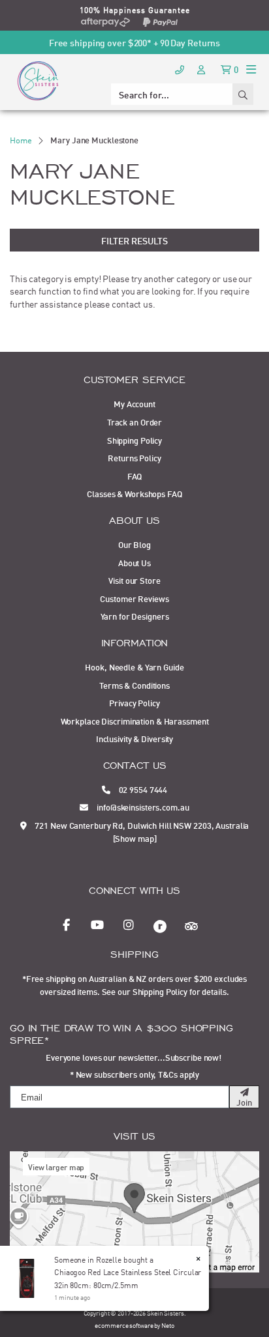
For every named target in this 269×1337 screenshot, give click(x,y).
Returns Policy (134, 457)
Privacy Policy (134, 702)
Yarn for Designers (135, 616)
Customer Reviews (134, 598)
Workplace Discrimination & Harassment (135, 720)
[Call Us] (179, 69)
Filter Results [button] (134, 240)
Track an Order (134, 421)
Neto (167, 1325)
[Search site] (242, 94)
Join (244, 1102)
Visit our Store (134, 580)
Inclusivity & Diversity (134, 738)
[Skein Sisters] (37, 80)
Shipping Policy (134, 440)
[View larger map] (134, 1210)
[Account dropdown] (202, 69)
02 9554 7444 (142, 789)
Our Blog (134, 544)
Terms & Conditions (134, 685)
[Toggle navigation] (251, 69)
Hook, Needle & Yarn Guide (134, 666)
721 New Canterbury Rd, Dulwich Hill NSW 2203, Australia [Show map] (141, 831)
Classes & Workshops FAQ (134, 493)
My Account (134, 403)
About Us (134, 562)
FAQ (134, 476)
